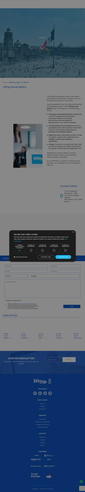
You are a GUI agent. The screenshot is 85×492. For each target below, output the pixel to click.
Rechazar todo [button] (46, 257)
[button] (20, 257)
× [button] (73, 232)
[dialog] (42, 246)
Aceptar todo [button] (63, 257)
